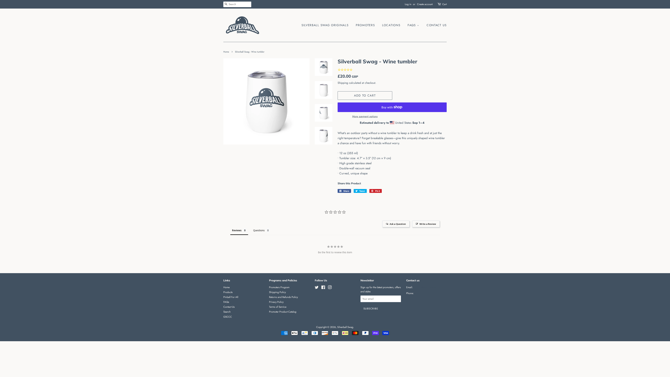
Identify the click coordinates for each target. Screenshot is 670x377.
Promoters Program (279, 287)
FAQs (412, 25)
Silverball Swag (345, 327)
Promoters (365, 25)
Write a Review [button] (427, 224)
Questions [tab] (259, 230)
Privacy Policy (276, 302)
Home (226, 51)
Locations (391, 25)
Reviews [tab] (236, 230)
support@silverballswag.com (428, 287)
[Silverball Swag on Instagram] (330, 288)
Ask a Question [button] (398, 224)
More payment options (365, 116)
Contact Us (437, 25)
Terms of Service (277, 307)
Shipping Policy (277, 292)
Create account (425, 4)
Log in (408, 4)
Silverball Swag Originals (325, 25)
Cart (444, 4)
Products (228, 292)
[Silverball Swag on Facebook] (323, 288)
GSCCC (227, 317)
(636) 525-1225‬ (422, 293)
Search (227, 311)
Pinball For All (230, 297)
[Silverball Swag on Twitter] (317, 288)
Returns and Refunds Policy (283, 297)
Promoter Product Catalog (282, 311)
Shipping (343, 83)
